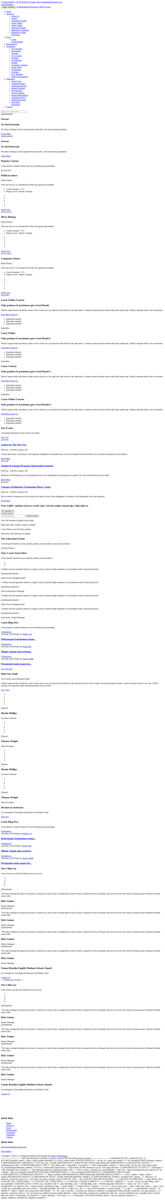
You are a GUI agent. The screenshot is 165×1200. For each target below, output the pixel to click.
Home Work (16, 67)
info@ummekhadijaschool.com (13, 1147)
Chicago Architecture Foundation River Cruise (25, 487)
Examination (16, 60)
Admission (10, 1135)
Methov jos (27, 634)
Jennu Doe (27, 646)
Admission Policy (18, 84)
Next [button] (7, 690)
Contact (9, 107)
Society (14, 18)
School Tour (16, 81)
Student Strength (18, 88)
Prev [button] (3, 690)
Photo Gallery (17, 23)
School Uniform (17, 93)
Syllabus (14, 58)
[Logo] (47, 7)
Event (13, 39)
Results (14, 63)
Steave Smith (28, 659)
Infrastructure (11, 44)
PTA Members (17, 74)
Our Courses (16, 56)
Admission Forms (18, 100)
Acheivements (17, 42)
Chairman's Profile (18, 21)
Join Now (5, 817)
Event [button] (8, 37)
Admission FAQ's (18, 98)
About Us (15, 16)
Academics (10, 1132)
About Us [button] (10, 14)
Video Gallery (17, 25)
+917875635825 (22, 2)
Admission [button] (10, 79)
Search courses (32, 516)
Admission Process (19, 86)
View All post (6, 669)
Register (9, 4)
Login (3, 4)
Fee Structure (16, 91)
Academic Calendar (19, 65)
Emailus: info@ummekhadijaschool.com (45, 2)
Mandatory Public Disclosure (18, 33)
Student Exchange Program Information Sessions (27, 465)
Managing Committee (20, 30)
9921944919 (6, 1151)
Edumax (33, 7)
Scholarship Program (16, 52)
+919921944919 (8, 2)
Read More (5, 458)
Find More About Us (9, 315)
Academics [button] (10, 46)
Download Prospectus (15, 103)
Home (8, 11)
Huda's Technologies (58, 1156)
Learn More (6, 134)
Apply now (5, 209)
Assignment (16, 70)
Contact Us (5, 977)
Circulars (15, 72)
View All (4, 437)
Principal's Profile (18, 28)
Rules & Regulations (19, 77)
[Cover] (6, 632)
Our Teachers (16, 49)
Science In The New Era (13, 444)
